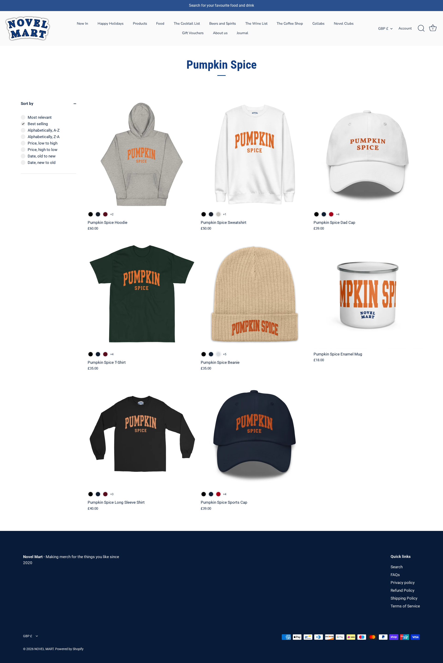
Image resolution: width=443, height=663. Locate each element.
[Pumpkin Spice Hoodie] (142, 155)
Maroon (105, 214)
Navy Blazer (98, 214)
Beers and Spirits (222, 23)
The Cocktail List (187, 23)
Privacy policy (403, 582)
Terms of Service (405, 606)
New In (82, 23)
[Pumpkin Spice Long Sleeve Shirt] (142, 435)
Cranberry (331, 214)
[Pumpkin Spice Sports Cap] (255, 435)
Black (90, 214)
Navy (323, 214)
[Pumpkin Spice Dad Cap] (368, 155)
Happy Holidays (110, 23)
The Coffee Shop (290, 23)
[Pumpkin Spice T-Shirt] (142, 295)
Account (405, 28)
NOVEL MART (44, 649)
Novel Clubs (343, 23)
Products (140, 23)
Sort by (27, 103)
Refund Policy (402, 590)
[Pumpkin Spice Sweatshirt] (255, 155)
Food (160, 23)
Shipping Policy (404, 598)
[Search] (421, 28)
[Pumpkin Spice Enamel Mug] (368, 295)
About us (220, 33)
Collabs (318, 23)
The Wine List (256, 23)
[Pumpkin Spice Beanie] (255, 295)
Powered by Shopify (69, 649)
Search (397, 567)
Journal (242, 33)
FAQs (395, 574)
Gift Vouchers (193, 33)
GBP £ (383, 29)
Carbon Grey (218, 214)
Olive (218, 354)
